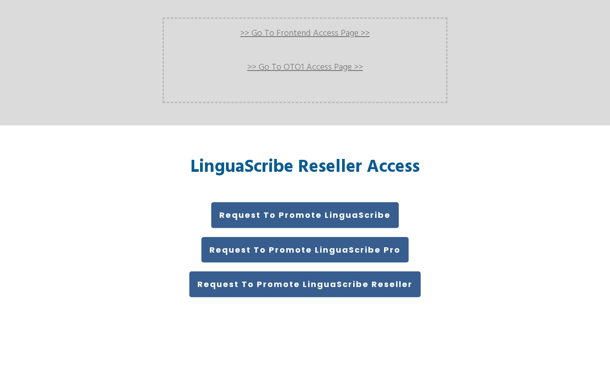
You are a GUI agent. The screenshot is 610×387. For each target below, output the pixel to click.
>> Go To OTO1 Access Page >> (305, 67)
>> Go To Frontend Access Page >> (305, 33)
